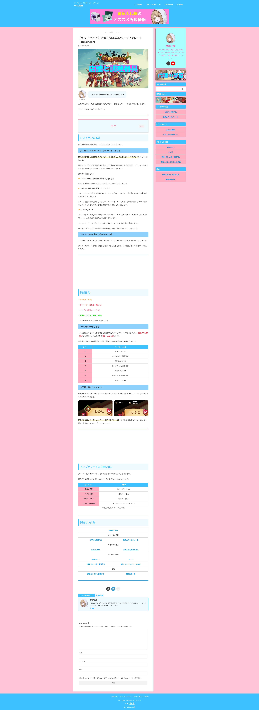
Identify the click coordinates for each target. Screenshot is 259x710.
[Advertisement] (113, 273)
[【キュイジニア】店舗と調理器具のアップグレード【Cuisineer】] (113, 589)
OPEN (141, 126)
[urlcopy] (118, 589)
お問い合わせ (169, 4)
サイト (81, 669)
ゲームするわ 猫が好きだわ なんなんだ (129, 700)
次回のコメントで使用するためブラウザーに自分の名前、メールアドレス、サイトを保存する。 (111, 678)
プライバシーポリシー (153, 4)
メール (82, 661)
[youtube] (93, 608)
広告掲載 (180, 4)
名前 (81, 653)
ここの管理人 (138, 4)
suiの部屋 (78, 5)
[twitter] (108, 589)
